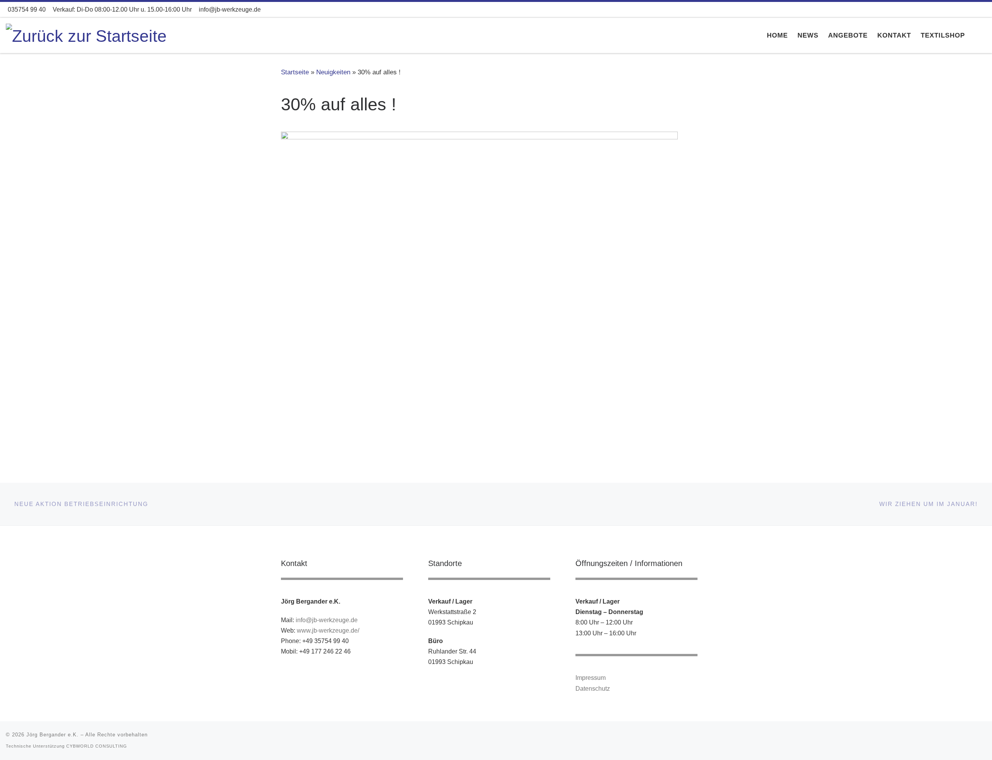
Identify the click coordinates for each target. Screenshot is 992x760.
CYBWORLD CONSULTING (96, 746)
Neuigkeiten (333, 72)
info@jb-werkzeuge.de (327, 619)
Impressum (590, 677)
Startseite (295, 72)
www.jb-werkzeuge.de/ (328, 630)
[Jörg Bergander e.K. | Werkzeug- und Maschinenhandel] (86, 35)
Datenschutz (592, 688)
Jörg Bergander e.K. (52, 735)
